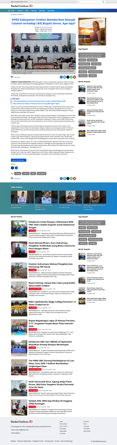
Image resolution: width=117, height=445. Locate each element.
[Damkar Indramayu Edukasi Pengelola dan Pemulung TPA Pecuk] (82, 112)
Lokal (12, 10)
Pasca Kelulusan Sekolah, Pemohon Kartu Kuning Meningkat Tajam (36, 104)
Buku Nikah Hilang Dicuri (19, 205)
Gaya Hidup (51, 10)
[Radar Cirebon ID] (22, 6)
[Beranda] (9, 10)
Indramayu (32, 270)
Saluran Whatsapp (67, 441)
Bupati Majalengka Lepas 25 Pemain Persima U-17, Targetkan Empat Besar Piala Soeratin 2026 (52, 323)
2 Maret (82, 60)
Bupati (18, 173)
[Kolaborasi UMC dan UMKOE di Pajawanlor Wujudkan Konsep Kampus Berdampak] (19, 348)
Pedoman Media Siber (24, 441)
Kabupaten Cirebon (35, 289)
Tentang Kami (49, 441)
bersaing (93, 76)
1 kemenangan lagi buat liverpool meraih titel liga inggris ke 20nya (90, 55)
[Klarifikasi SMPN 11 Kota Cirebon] (70, 197)
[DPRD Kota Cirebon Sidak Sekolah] (46, 197)
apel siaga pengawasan (87, 68)
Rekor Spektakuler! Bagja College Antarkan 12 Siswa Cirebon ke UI (96, 131)
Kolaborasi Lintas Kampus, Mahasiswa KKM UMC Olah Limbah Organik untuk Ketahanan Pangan (94, 88)
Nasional (20, 10)
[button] (13, 10)
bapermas (83, 76)
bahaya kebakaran (95, 72)
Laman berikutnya (18, 160)
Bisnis (27, 10)
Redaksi (13, 441)
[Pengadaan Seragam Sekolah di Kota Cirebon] (94, 197)
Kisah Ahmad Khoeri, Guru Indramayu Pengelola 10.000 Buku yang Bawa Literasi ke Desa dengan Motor (95, 100)
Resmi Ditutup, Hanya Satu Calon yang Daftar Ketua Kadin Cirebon (96, 122)
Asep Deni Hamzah (46, 27)
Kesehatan (42, 10)
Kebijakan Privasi (38, 441)
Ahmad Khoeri (84, 64)
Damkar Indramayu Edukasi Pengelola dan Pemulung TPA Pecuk (95, 111)
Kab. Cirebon (63, 426)
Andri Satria (96, 64)
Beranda (13, 14)
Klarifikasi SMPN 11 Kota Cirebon (70, 205)
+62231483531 (15, 433)
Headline (20, 14)
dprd (33, 173)
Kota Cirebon (33, 390)
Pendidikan (32, 308)
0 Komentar (17, 77)
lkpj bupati (41, 173)
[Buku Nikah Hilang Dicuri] (22, 197)
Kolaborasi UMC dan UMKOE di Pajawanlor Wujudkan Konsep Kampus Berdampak (50, 343)
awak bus (83, 72)
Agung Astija (92, 60)
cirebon (25, 173)
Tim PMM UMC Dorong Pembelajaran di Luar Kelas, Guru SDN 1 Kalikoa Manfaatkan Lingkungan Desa (51, 363)
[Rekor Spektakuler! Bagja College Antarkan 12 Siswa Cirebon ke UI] (82, 133)
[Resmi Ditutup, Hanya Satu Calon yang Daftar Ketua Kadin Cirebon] (82, 123)
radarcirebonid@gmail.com (20, 430)
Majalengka (32, 329)
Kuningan (32, 231)
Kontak (57, 441)
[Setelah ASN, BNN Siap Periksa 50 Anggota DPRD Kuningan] (19, 407)
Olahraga (34, 10)
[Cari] (103, 1)
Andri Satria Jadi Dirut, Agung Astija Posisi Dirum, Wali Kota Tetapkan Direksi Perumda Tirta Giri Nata (51, 384)
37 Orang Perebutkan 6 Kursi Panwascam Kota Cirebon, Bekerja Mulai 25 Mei (39, 101)
